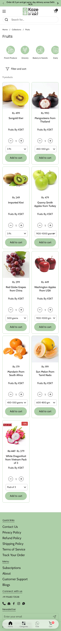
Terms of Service (13, 549)
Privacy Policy (11, 532)
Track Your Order (13, 555)
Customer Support (15, 579)
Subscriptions (11, 568)
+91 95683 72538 (10, 596)
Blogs (6, 585)
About (6, 573)
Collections (16, 29)
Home (5, 29)
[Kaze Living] (30, 11)
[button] (55, 11)
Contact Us (10, 527)
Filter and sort (18, 68)
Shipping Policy (12, 544)
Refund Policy (11, 538)
